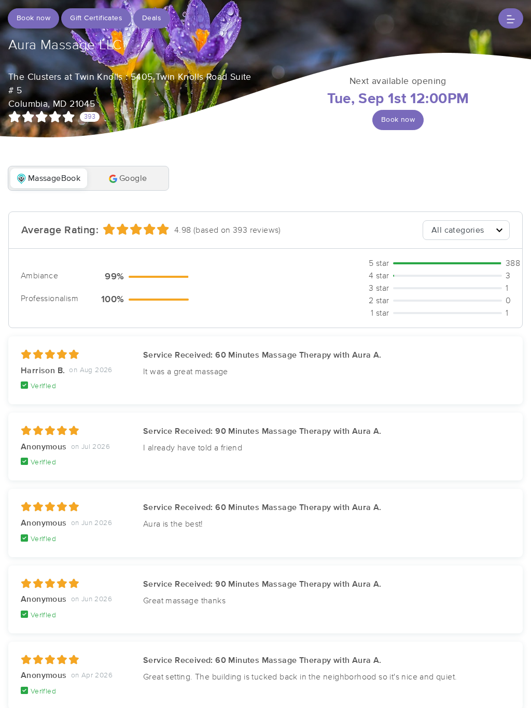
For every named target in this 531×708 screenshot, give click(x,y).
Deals (151, 18)
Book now (33, 18)
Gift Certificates (96, 18)
